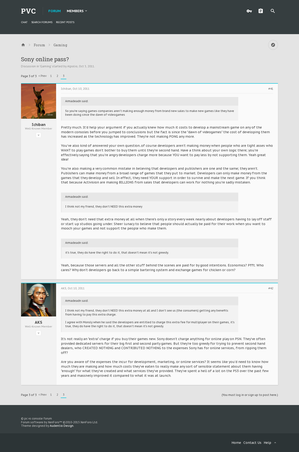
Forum (54, 11)
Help (267, 443)
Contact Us (252, 443)
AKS (38, 322)
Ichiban (39, 124)
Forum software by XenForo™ (59, 422)
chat (24, 22)
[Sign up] (262, 11)
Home (236, 443)
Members (75, 11)
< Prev (42, 76)
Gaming (45, 66)
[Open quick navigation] (273, 45)
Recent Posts (65, 22)
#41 (270, 88)
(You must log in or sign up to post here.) (250, 395)
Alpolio (72, 66)
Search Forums (41, 22)
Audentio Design (61, 425)
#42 (270, 288)
